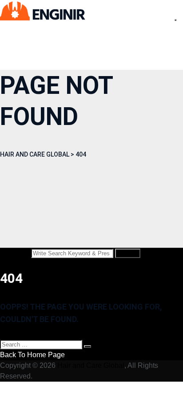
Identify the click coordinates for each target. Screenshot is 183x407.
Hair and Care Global (90, 365)
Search (128, 253)
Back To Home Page (32, 355)
